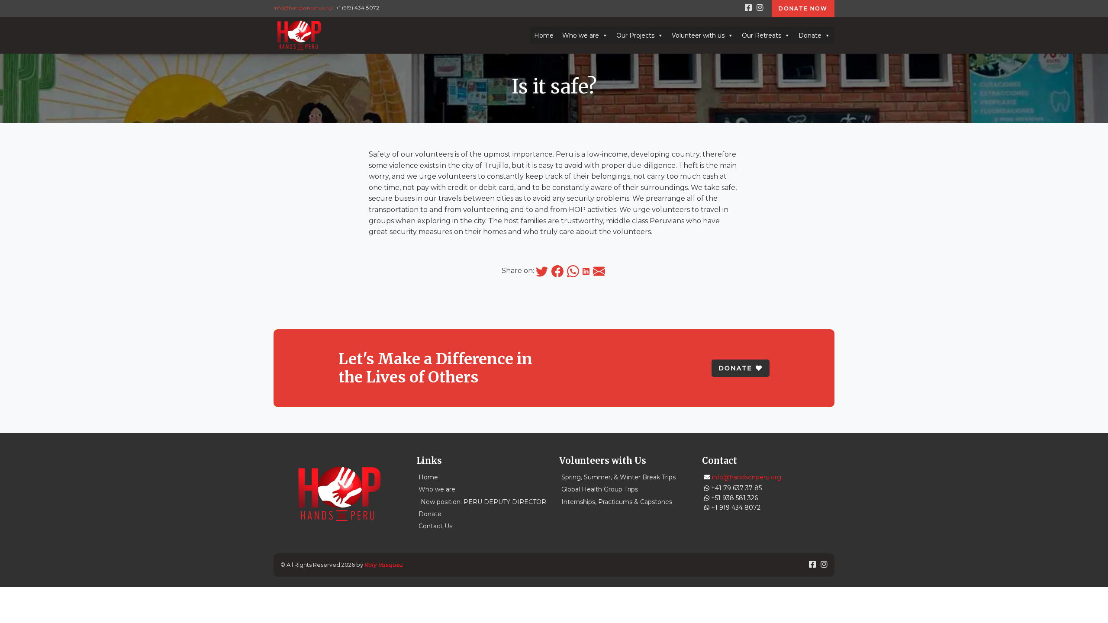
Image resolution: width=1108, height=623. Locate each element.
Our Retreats (761, 35)
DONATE (735, 368)
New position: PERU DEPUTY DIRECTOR (483, 502)
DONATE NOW (803, 8)
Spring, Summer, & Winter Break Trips (618, 477)
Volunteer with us (698, 35)
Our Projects (635, 35)
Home (544, 35)
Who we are (580, 35)
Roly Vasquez (383, 564)
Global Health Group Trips (599, 489)
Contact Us (435, 526)
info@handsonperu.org (303, 7)
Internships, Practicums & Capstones (616, 502)
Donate (810, 35)
